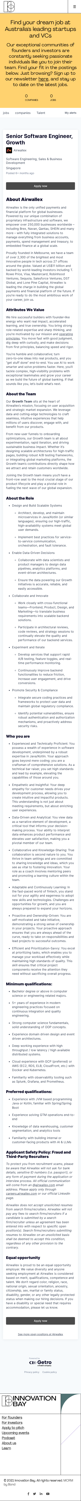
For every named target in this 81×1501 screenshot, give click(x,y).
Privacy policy (31, 1372)
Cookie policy (49, 1372)
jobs (6, 113)
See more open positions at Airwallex (40, 1334)
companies (23, 113)
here (43, 79)
